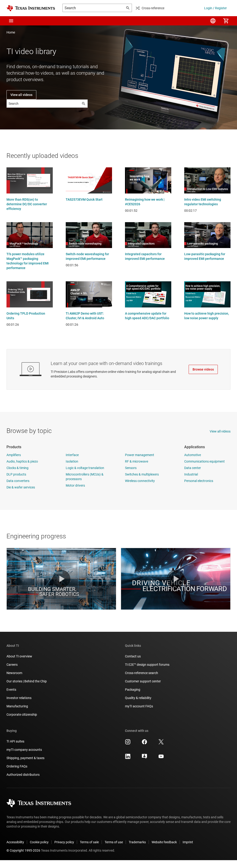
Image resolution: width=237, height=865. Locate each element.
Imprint (188, 842)
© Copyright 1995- (23, 850)
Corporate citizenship (21, 714)
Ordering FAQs (16, 766)
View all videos (21, 95)
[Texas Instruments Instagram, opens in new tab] (128, 743)
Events (11, 689)
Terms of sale (89, 842)
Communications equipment (204, 461)
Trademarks (137, 842)
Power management (139, 455)
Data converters (17, 481)
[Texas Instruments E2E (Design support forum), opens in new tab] (144, 758)
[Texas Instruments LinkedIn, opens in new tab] (128, 758)
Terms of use (114, 842)
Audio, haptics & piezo (22, 461)
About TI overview (19, 656)
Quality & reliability (138, 698)
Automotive (192, 455)
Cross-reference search (141, 673)
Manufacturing (17, 706)
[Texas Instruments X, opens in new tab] (161, 743)
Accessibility (15, 842)
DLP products (16, 474)
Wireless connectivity (140, 481)
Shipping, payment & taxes (25, 758)
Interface (72, 455)
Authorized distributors (23, 774)
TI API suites (15, 741)
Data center (192, 468)
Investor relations (18, 698)
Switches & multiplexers (142, 474)
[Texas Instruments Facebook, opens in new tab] (144, 743)
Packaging (132, 689)
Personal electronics (198, 481)
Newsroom (14, 673)
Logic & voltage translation (85, 468)
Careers (12, 664)
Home (10, 32)
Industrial (191, 474)
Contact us (133, 656)
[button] (11, 20)
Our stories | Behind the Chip (26, 681)
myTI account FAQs (139, 706)
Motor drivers (75, 485)
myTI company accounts (24, 750)
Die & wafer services (20, 487)
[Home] (30, 8)
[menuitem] (212, 20)
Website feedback (164, 842)
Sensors (131, 468)
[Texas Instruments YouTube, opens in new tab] (161, 758)
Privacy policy (64, 842)
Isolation (72, 461)
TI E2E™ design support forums (147, 664)
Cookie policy (39, 842)
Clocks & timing (17, 468)
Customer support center (143, 681)
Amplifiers (13, 455)
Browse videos (203, 369)
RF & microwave (136, 461)
